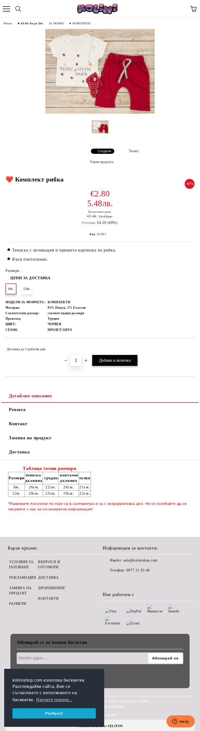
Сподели (104, 151)
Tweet (134, 151)
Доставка (19, 451)
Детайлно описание (30, 395)
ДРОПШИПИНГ (52, 588)
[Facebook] (109, 581)
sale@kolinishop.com (140, 560)
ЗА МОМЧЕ (56, 23)
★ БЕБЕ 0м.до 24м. (30, 23)
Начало (8, 23)
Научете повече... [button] (54, 700)
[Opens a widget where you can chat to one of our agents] (180, 721)
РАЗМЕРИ (17, 604)
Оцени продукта (101, 162)
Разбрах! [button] (54, 713)
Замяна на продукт (30, 437)
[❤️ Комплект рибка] (100, 112)
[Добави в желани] (187, 347)
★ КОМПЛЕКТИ (79, 23)
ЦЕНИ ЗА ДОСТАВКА (30, 278)
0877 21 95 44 (137, 570)
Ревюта (17, 409)
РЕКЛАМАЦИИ (22, 578)
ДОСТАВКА (48, 578)
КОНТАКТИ (48, 598)
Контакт (18, 423)
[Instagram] (121, 581)
